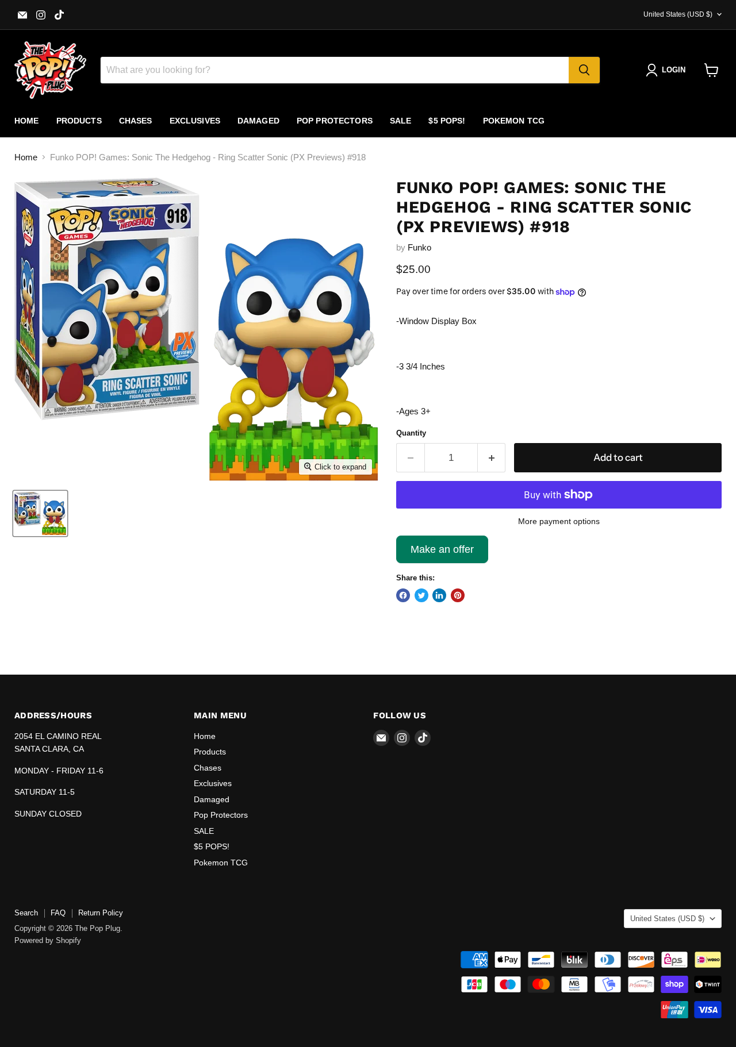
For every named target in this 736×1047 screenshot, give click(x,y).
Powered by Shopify (47, 940)
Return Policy (100, 913)
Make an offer (442, 553)
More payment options (559, 521)
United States (677, 14)
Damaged (258, 120)
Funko (419, 247)
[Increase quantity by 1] (492, 457)
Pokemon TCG (514, 120)
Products (79, 120)
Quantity (411, 433)
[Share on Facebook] (403, 595)
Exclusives (195, 120)
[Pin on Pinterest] (458, 595)
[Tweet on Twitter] (421, 595)
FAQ (58, 913)
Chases (135, 120)
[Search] (584, 70)
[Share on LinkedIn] (439, 595)
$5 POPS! (446, 120)
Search (26, 913)
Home (26, 120)
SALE (401, 120)
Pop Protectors (335, 120)
